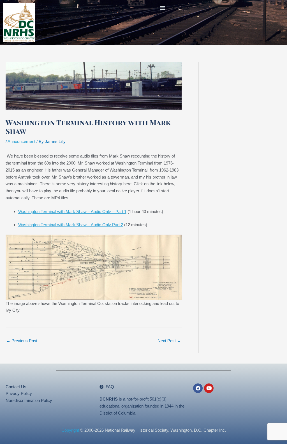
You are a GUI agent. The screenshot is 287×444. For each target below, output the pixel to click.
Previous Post (21, 340)
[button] (162, 7)
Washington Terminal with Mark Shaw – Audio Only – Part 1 (72, 211)
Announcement (21, 141)
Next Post (169, 340)
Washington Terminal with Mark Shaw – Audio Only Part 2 (70, 224)
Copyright (70, 430)
